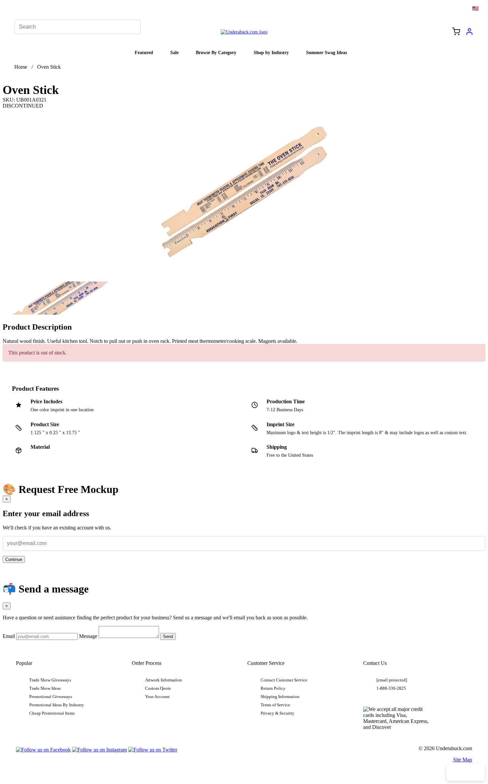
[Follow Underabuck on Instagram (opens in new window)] (99, 749)
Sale (174, 52)
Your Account (157, 696)
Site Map (462, 759)
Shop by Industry (271, 52)
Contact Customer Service (284, 680)
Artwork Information (163, 680)
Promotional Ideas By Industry (56, 705)
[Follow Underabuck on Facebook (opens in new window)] (43, 749)
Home (20, 67)
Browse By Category (216, 52)
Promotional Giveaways (50, 696)
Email (9, 636)
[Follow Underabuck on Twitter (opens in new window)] (152, 749)
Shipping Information (280, 696)
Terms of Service (275, 705)
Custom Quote (158, 688)
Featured (144, 52)
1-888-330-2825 (391, 688)
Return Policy (273, 688)
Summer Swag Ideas (326, 52)
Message (88, 636)
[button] (62, 298)
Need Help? (465, 772)
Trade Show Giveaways (50, 680)
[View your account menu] (469, 34)
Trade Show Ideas (45, 688)
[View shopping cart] (456, 32)
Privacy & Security (277, 713)
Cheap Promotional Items (52, 713)
